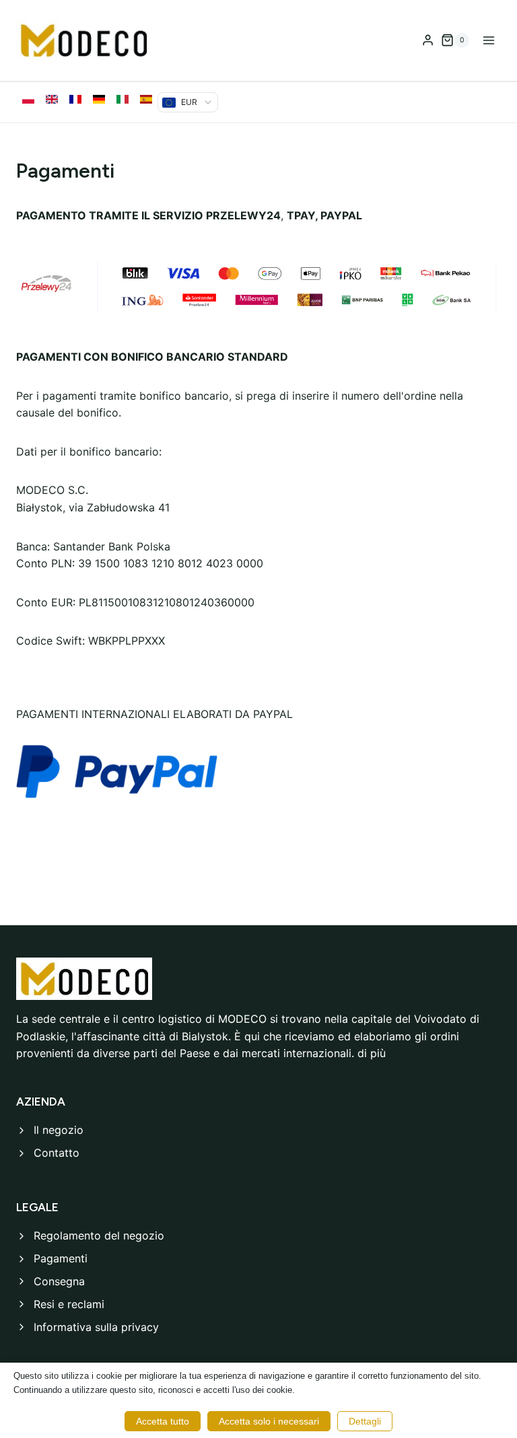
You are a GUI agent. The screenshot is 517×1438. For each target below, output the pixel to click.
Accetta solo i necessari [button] (269, 1421)
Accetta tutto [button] (162, 1421)
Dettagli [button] (365, 1421)
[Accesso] (427, 40)
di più (371, 1053)
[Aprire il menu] (488, 40)
